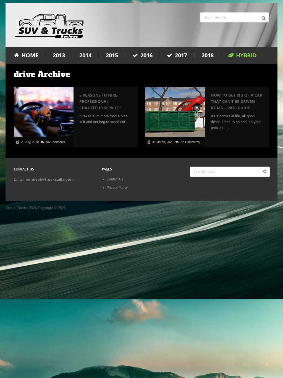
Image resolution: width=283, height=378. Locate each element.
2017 (180, 55)
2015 (112, 55)
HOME (29, 55)
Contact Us (115, 179)
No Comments (55, 142)
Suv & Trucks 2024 (21, 208)
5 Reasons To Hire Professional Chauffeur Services (100, 101)
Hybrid (246, 55)
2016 (146, 55)
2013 (59, 55)
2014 (85, 55)
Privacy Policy (117, 188)
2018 (207, 55)
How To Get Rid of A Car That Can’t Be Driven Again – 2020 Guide (236, 101)
